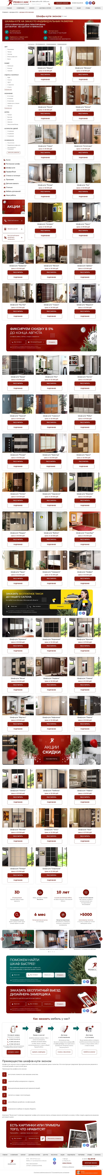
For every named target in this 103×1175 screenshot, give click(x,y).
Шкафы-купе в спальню (13, 103)
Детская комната (12, 183)
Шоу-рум (58, 8)
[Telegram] (86, 3)
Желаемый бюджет (36, 342)
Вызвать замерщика (38, 1052)
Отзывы (88, 8)
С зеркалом (11, 84)
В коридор (10, 98)
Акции (79, 8)
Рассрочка (69, 8)
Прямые (10, 114)
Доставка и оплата (45, 8)
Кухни (8, 160)
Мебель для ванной (13, 191)
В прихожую (11, 101)
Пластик (10, 80)
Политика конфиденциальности (42, 1172)
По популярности (40, 44)
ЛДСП (9, 82)
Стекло (9, 87)
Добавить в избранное (68, 1167)
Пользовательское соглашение (60, 1172)
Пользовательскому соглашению (34, 347)
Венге (9, 59)
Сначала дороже (62, 44)
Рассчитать (45, 74)
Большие (10, 68)
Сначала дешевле (51, 44)
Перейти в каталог (89, 1052)
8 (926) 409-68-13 (77, 5)
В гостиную (10, 96)
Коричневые (11, 49)
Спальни (9, 187)
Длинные (10, 119)
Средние (10, 70)
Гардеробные (11, 172)
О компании (20, 8)
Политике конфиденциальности (19, 347)
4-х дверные (11, 136)
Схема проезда (66, 1163)
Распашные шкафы (13, 164)
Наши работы (11, 195)
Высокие (10, 117)
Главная (9, 8)
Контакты (97, 8)
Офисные (10, 105)
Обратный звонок (91, 1163)
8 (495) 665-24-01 (77, 1)
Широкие (10, 122)
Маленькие (10, 65)
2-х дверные (11, 131)
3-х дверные (11, 133)
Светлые (10, 54)
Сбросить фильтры (13, 152)
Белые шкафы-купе (12, 56)
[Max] (90, 3)
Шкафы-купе (14, 12)
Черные (10, 51)
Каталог (31, 8)
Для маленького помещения (12, 148)
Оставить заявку (13, 1052)
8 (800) (88, 1159)
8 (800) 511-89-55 (77, 3)
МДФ (9, 77)
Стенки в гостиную (13, 175)
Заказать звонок (62, 3)
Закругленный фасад (13, 124)
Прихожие (10, 179)
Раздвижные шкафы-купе (14, 145)
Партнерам (81, 1154)
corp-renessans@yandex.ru (89, 1166)
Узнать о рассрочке (64, 1052)
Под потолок (11, 142)
